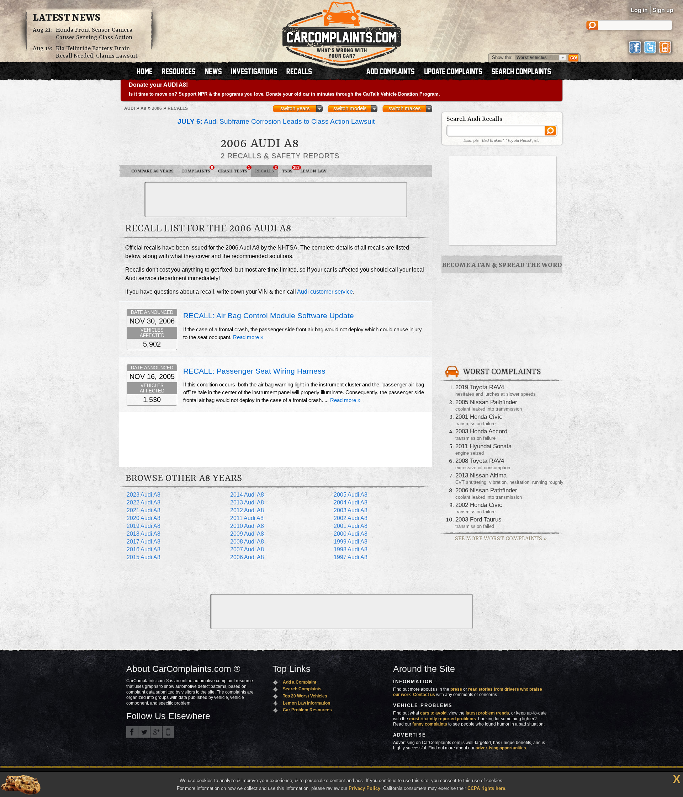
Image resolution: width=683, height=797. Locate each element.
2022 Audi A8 (143, 502)
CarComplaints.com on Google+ (156, 732)
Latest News (66, 18)
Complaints (197, 169)
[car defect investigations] (257, 72)
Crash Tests (234, 169)
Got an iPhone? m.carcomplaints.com (168, 732)
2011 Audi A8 (247, 518)
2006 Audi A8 (247, 557)
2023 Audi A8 (143, 495)
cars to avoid (433, 713)
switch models (350, 108)
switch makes (404, 108)
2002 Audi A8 (350, 518)
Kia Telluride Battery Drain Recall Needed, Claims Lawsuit (97, 52)
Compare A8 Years (152, 171)
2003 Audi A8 (350, 510)
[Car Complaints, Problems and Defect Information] (341, 31)
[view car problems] (148, 72)
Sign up (662, 10)
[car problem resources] (182, 72)
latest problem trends (487, 713)
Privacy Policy (364, 788)
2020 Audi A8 (143, 518)
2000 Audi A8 (350, 534)
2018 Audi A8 (143, 534)
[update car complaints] (456, 72)
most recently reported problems (442, 718)
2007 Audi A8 (247, 549)
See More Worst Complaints (501, 538)
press (456, 689)
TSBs (289, 169)
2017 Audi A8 (143, 542)
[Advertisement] (275, 199)
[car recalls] (299, 72)
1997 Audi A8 (350, 557)
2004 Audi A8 (350, 502)
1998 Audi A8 (350, 549)
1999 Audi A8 (350, 542)
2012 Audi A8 (247, 510)
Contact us (424, 694)
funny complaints (429, 724)
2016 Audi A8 (143, 549)
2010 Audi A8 (247, 526)
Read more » (248, 337)
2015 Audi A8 (143, 557)
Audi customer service (325, 292)
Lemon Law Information (306, 703)
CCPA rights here (486, 788)
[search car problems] (524, 72)
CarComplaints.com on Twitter (144, 732)
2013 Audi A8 (247, 502)
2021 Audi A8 (143, 510)
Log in (639, 10)
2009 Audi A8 (247, 534)
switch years (295, 108)
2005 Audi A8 (350, 495)
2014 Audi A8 (247, 495)
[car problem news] (216, 72)
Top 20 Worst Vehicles (305, 696)
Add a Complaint (299, 682)
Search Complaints (302, 688)
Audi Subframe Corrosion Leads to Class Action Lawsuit (276, 121)
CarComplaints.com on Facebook (132, 732)
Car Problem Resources (307, 709)
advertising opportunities (501, 747)
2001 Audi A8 (350, 526)
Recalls (266, 169)
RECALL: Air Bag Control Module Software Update (268, 315)
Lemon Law (313, 171)
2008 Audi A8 (247, 542)
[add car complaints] (393, 72)
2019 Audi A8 (143, 526)
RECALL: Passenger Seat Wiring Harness (254, 371)
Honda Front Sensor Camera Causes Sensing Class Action (94, 34)
